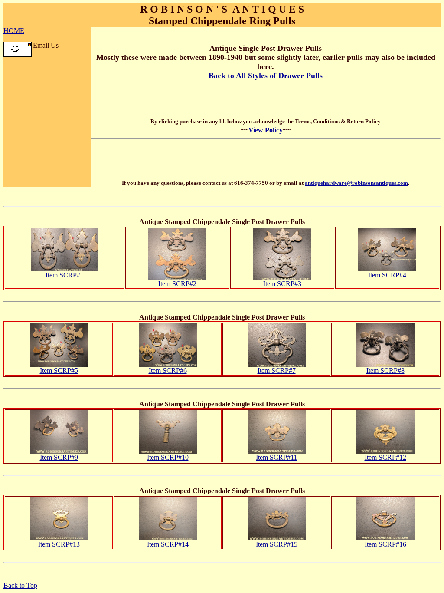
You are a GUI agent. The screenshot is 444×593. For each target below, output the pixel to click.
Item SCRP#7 (277, 370)
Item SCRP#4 (387, 275)
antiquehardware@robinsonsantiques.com (356, 183)
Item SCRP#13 (59, 544)
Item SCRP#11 (276, 457)
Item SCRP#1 (65, 275)
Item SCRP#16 (385, 544)
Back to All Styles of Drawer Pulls (266, 75)
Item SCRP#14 (168, 544)
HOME (13, 30)
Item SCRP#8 (385, 370)
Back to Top (20, 585)
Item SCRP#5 (59, 370)
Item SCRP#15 (276, 544)
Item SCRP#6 (168, 370)
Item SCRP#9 (59, 457)
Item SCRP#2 (177, 283)
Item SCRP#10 (168, 457)
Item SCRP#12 (385, 457)
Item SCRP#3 (282, 283)
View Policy (265, 130)
